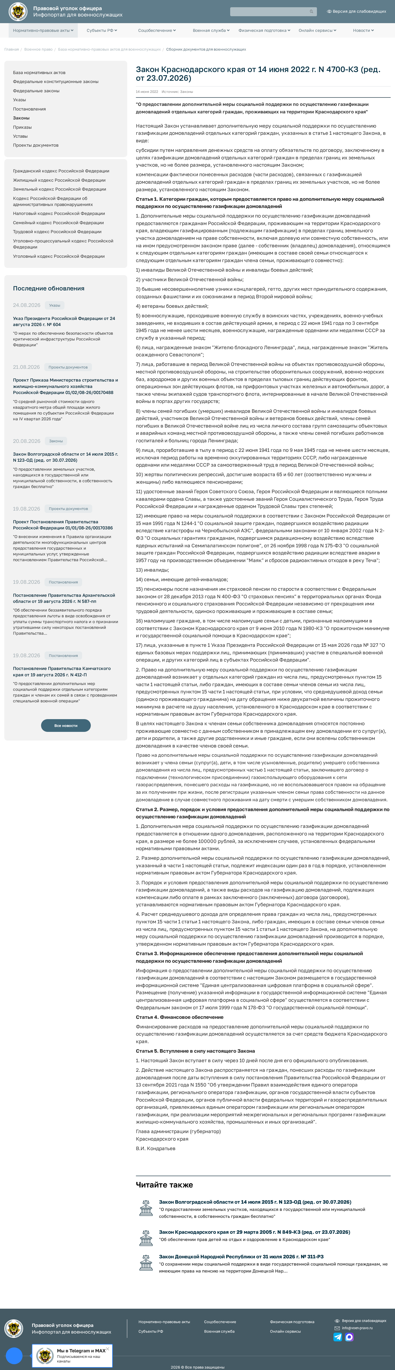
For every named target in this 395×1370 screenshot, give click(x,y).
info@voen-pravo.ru (357, 1327)
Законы (21, 117)
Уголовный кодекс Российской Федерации (59, 256)
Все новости (65, 725)
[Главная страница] (18, 11)
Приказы (22, 127)
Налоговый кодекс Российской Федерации (59, 213)
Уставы (20, 136)
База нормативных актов (39, 72)
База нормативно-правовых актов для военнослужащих (109, 49)
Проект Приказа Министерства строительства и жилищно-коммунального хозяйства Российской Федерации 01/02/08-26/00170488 (65, 386)
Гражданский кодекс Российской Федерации (61, 170)
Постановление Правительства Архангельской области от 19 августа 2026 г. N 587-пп (64, 598)
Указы (19, 99)
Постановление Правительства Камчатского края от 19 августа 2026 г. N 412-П (62, 671)
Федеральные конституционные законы (56, 81)
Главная (11, 49)
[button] (43, 30)
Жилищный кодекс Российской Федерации (59, 180)
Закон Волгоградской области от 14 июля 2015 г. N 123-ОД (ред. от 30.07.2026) (65, 457)
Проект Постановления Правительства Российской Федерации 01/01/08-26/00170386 (63, 524)
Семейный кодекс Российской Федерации (58, 222)
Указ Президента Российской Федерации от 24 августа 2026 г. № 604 (64, 321)
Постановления (29, 108)
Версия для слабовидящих (359, 11)
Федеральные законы (36, 90)
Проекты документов (35, 145)
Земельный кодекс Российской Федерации (59, 188)
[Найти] (312, 11)
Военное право (38, 49)
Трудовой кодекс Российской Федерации (57, 231)
